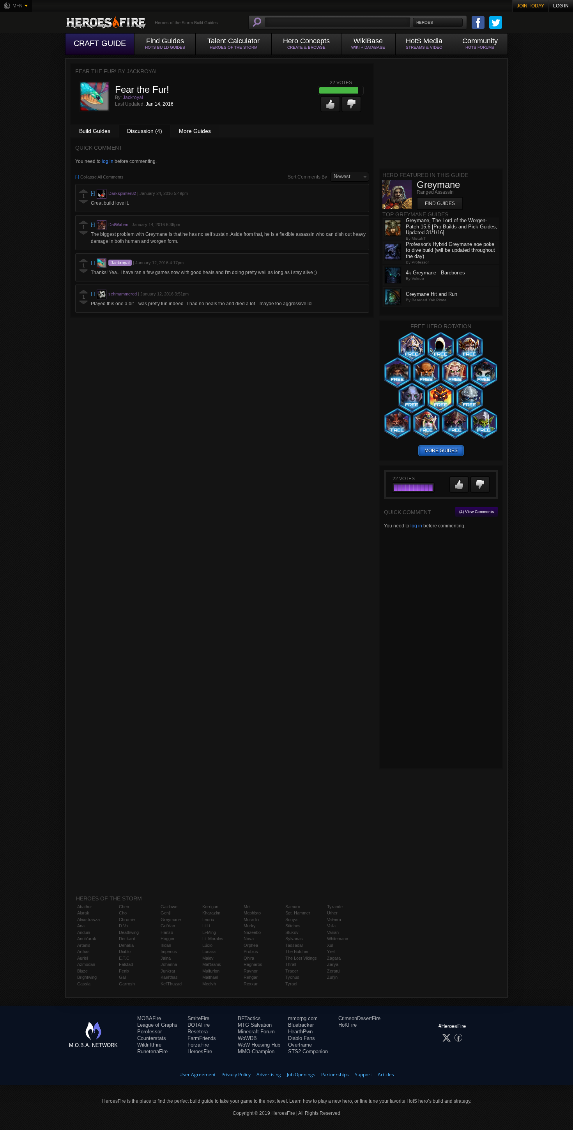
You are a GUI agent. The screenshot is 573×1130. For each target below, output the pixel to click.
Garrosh (127, 983)
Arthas (83, 951)
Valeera (334, 919)
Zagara (334, 958)
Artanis (83, 945)
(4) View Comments (476, 511)
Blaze (82, 971)
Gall (122, 977)
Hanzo (167, 932)
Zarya (332, 964)
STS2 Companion (308, 1051)
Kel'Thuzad (171, 983)
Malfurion (210, 971)
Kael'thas (169, 977)
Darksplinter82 (122, 193)
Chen (124, 906)
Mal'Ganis (211, 964)
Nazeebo (252, 932)
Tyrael (291, 983)
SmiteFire (198, 1018)
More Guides (195, 131)
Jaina (166, 958)
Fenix (124, 971)
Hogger (168, 938)
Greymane (171, 919)
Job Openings (301, 1074)
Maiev (208, 958)
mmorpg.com (303, 1018)
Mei (247, 906)
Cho (123, 913)
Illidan (166, 945)
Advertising (268, 1074)
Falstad (126, 964)
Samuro (292, 906)
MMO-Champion (256, 1051)
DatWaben (118, 224)
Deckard (127, 938)
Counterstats (151, 1038)
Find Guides (440, 203)
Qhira (249, 958)
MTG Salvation (255, 1025)
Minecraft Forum (256, 1032)
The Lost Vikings (301, 958)
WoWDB (247, 1038)
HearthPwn (300, 1032)
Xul (330, 945)
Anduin (83, 932)
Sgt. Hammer (297, 913)
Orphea (251, 945)
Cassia (83, 983)
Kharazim (211, 913)
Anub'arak (86, 938)
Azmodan (86, 964)
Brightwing (87, 977)
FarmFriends (201, 1038)
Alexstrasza (88, 919)
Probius (251, 951)
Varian (333, 932)
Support (363, 1074)
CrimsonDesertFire (359, 1018)
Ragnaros (253, 964)
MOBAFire (149, 1018)
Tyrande (335, 906)
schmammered (122, 294)
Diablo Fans (301, 1038)
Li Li (206, 925)
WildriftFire (149, 1045)
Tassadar (294, 945)
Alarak (83, 913)
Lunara (209, 951)
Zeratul (333, 971)
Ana (81, 925)
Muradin (251, 919)
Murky (250, 925)
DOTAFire (198, 1025)
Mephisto (252, 913)
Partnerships (335, 1074)
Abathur (84, 906)
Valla (331, 925)
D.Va (123, 925)
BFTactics (249, 1018)
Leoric (208, 919)
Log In (561, 6)
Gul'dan (168, 925)
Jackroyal (133, 97)
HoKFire (347, 1025)
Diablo (125, 951)
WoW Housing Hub (259, 1045)
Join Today (530, 6)
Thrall (290, 964)
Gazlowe (169, 906)
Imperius (169, 951)
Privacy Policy (236, 1074)
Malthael (210, 977)
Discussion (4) (144, 131)
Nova (249, 938)
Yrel (330, 951)
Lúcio (207, 945)
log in (107, 161)
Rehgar (251, 977)
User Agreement (197, 1074)
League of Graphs (157, 1025)
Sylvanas (294, 938)
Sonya (291, 919)
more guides (441, 450)
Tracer (291, 971)
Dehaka (126, 945)
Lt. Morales (212, 938)
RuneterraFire (152, 1051)
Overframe (300, 1045)
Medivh (209, 983)
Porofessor (149, 1032)
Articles (386, 1074)
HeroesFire (199, 1051)
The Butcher (297, 951)
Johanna (169, 964)
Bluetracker (301, 1025)
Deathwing (129, 932)
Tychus (292, 977)
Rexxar (251, 983)
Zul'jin (332, 977)
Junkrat (168, 971)
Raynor (251, 971)
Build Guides (94, 131)
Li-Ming (209, 932)
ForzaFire (198, 1045)
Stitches (293, 925)
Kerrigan (210, 906)
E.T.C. (125, 958)
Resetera (197, 1032)
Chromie (127, 919)
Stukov (292, 932)
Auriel (82, 958)
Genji (165, 913)
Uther (332, 913)
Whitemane (337, 938)
